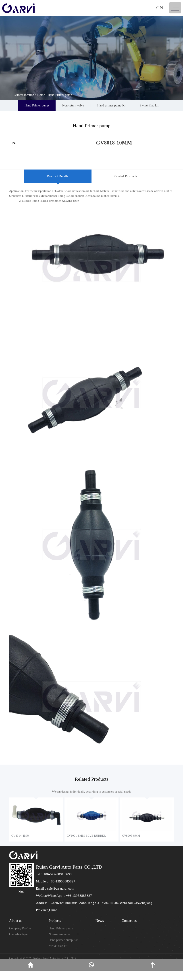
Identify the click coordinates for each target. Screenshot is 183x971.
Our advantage (18, 934)
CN (159, 7)
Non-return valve (73, 105)
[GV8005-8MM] (147, 815)
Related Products (125, 176)
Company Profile (20, 928)
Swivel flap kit (149, 105)
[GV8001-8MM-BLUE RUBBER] (91, 815)
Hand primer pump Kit (111, 105)
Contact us (129, 920)
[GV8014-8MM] (36, 815)
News (100, 920)
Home (41, 95)
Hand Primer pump (60, 95)
